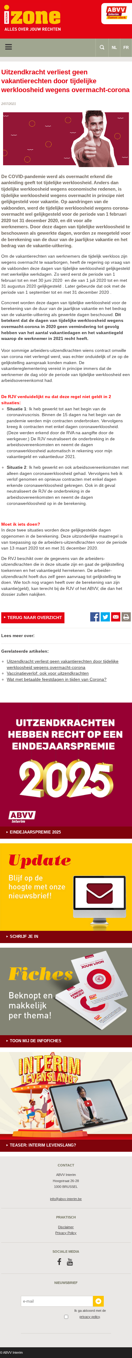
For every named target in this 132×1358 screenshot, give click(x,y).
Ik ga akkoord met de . (90, 1314)
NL (114, 47)
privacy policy (90, 1317)
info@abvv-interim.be (66, 1199)
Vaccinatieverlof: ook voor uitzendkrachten (48, 673)
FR (126, 47)
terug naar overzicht (34, 617)
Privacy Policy (65, 1233)
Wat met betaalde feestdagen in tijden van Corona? (57, 679)
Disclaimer (66, 1227)
